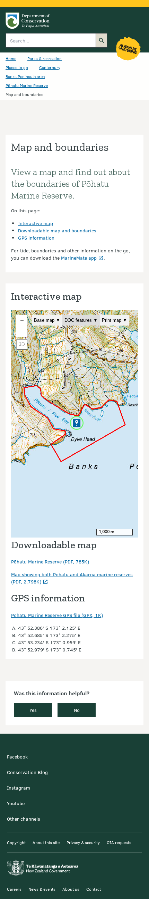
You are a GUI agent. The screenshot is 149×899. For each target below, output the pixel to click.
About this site (46, 842)
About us (70, 889)
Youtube (16, 803)
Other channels (23, 818)
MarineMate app (79, 257)
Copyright (16, 842)
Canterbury (49, 67)
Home (11, 58)
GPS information (36, 237)
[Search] (101, 40)
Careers (14, 889)
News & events (41, 889)
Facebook (17, 756)
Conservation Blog (27, 772)
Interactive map (35, 223)
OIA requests (119, 842)
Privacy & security (83, 842)
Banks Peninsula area (25, 76)
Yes (33, 710)
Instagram (18, 787)
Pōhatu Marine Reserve (27, 85)
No (77, 710)
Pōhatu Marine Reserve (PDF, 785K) (50, 561)
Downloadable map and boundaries (57, 230)
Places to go (17, 67)
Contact (93, 889)
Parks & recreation (44, 58)
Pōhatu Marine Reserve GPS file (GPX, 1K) (57, 615)
